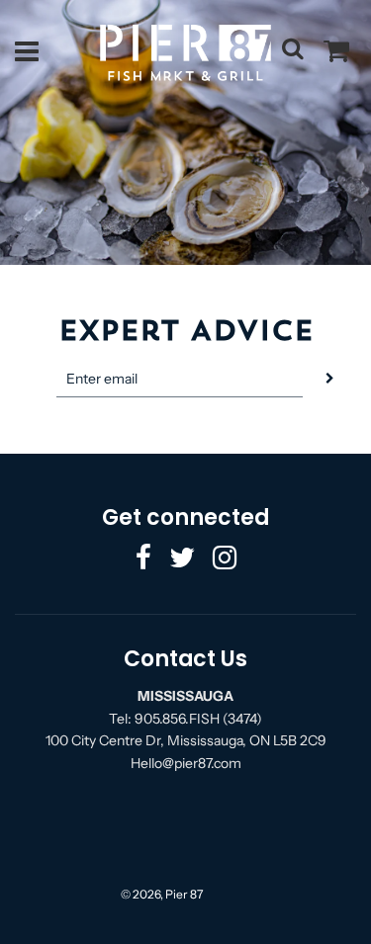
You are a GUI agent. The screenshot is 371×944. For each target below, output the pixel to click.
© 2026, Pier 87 (162, 894)
